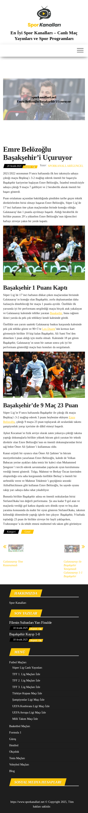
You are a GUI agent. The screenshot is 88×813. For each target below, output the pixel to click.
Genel (27, 531)
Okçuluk (14, 751)
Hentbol (13, 745)
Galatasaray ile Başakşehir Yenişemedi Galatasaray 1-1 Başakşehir (73, 569)
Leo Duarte (48, 328)
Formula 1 (15, 732)
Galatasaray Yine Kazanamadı (13, 563)
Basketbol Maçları (19, 726)
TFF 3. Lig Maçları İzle (26, 687)
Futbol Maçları (17, 662)
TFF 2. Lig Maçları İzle (26, 680)
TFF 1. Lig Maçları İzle (26, 674)
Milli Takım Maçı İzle (25, 718)
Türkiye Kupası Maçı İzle (27, 693)
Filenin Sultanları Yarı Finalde (30, 622)
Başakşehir (56, 313)
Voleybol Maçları (19, 764)
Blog (12, 771)
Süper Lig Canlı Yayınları (27, 667)
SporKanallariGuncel (65, 165)
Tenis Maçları (17, 758)
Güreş (12, 739)
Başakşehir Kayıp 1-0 (24, 634)
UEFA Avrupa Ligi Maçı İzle (29, 712)
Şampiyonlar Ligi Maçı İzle (28, 699)
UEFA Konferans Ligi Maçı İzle (31, 706)
